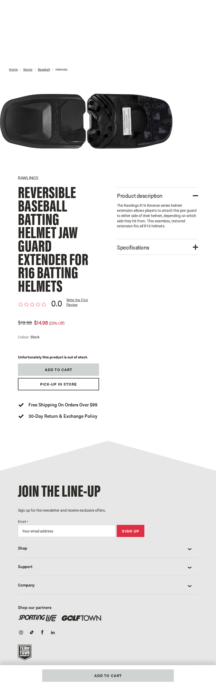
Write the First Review (77, 302)
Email (23, 522)
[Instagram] (21, 633)
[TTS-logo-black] (25, 654)
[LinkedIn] (53, 633)
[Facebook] (42, 633)
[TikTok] (31, 633)
